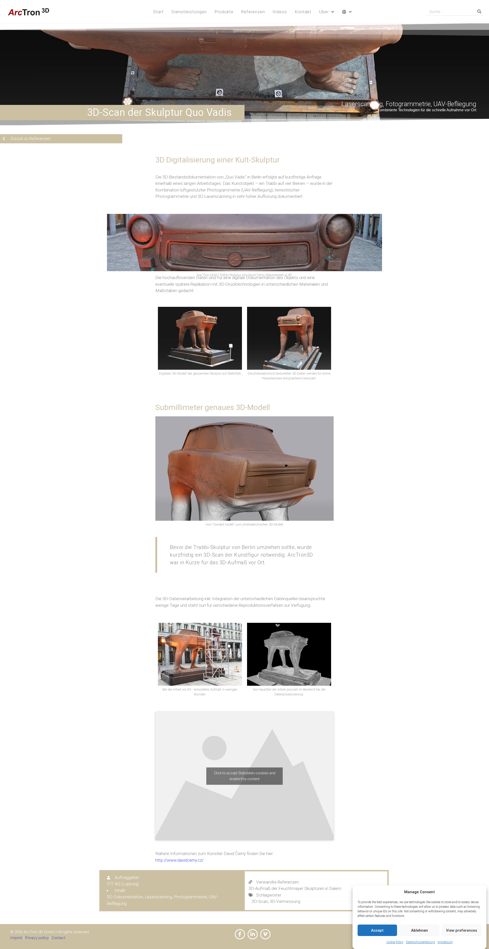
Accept (377, 930)
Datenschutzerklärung (420, 942)
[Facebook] (240, 934)
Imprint (16, 938)
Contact (58, 938)
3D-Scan (260, 901)
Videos (280, 11)
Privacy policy (37, 938)
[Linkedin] (253, 934)
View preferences (461, 930)
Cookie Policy (394, 942)
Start (158, 11)
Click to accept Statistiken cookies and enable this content (244, 776)
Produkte (224, 11)
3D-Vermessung (285, 901)
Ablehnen (419, 930)
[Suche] (479, 11)
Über (324, 11)
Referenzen (253, 11)
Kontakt (303, 11)
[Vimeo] (265, 934)
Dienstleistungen (189, 11)
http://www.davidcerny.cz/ (179, 860)
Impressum (445, 942)
